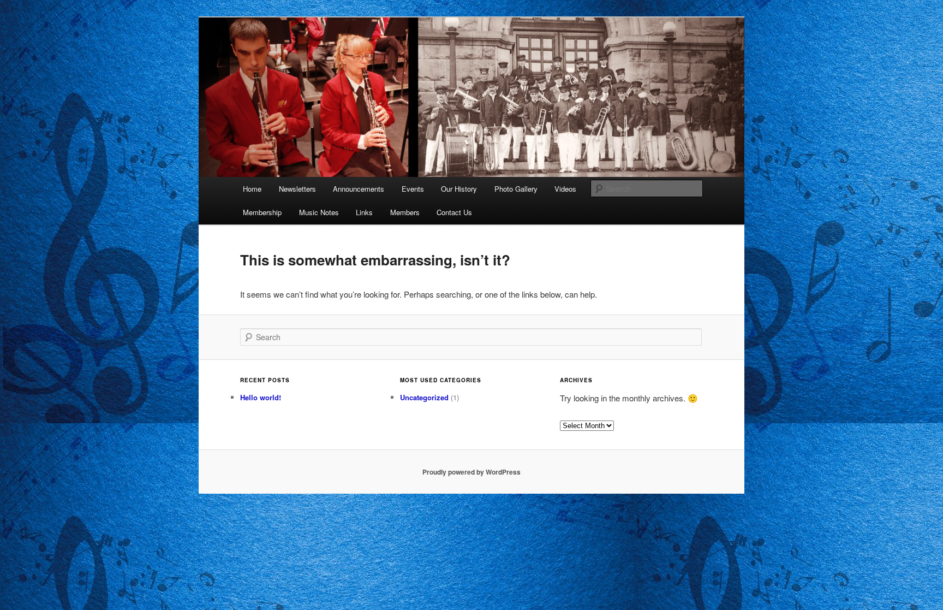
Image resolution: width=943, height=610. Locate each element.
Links (364, 212)
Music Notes (319, 212)
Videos (565, 188)
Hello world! (260, 397)
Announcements (358, 188)
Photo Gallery (516, 188)
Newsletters (297, 188)
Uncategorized (424, 397)
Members (405, 212)
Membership (262, 212)
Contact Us (454, 212)
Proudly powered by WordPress (471, 472)
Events (413, 188)
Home (252, 188)
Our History (459, 188)
